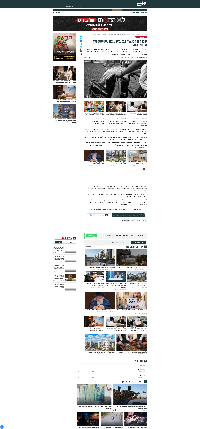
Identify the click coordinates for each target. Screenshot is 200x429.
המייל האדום (60, 7)
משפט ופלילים (116, 10)
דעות (96, 10)
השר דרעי (141, 369)
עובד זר (144, 220)
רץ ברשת (63, 10)
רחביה (132, 220)
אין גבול (141, 375)
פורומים (56, 10)
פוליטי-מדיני (126, 10)
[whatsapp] (81, 44)
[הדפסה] (81, 47)
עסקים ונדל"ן (78, 10)
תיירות (86, 10)
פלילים (138, 13)
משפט (142, 13)
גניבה (138, 220)
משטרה (133, 13)
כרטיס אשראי (125, 220)
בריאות (102, 10)
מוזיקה (108, 10)
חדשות (144, 10)
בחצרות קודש (135, 10)
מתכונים (71, 10)
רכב (92, 10)
